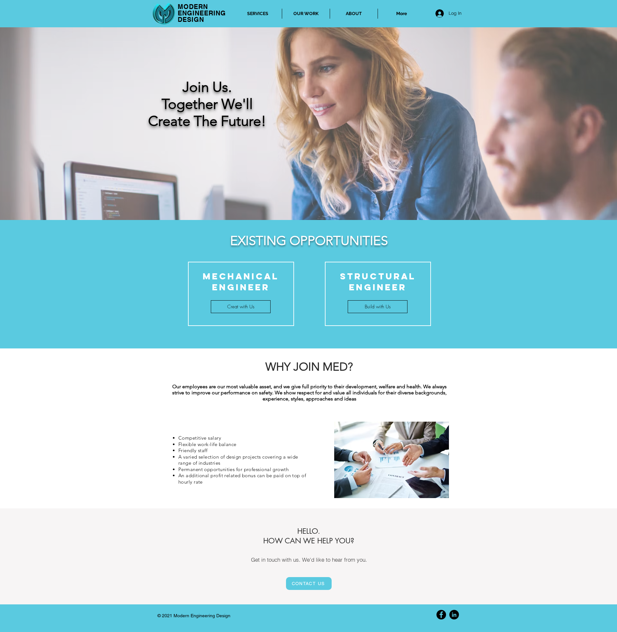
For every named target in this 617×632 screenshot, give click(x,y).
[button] (377, 306)
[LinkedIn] (454, 614)
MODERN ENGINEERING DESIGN (202, 13)
